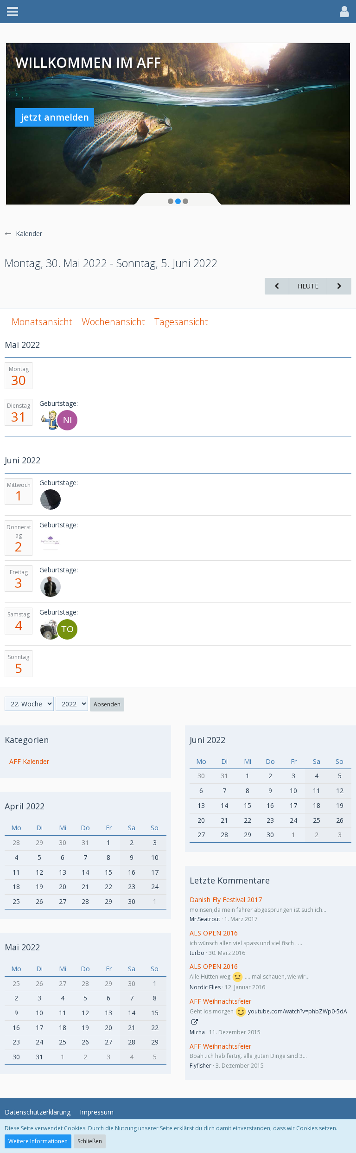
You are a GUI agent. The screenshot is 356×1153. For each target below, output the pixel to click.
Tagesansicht (181, 321)
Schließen (89, 1141)
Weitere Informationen (38, 1141)
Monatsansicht (42, 321)
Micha (197, 1032)
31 (18, 416)
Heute (308, 286)
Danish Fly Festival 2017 (226, 899)
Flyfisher (200, 1066)
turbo (197, 953)
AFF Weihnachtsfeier (220, 1001)
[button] (12, 11)
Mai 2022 (22, 947)
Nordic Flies (205, 987)
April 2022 (24, 806)
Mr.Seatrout (205, 919)
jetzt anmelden (55, 117)
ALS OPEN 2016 (214, 933)
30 (18, 380)
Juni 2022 (207, 739)
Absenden (107, 704)
